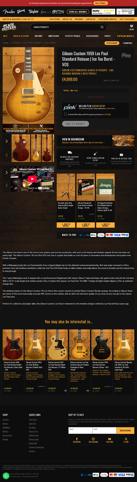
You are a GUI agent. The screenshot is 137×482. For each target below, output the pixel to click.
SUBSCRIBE (125, 430)
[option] (21, 148)
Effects (5, 431)
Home (5, 43)
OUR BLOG (90, 19)
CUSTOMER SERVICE (107, 19)
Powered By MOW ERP (30, 476)
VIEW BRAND (111, 43)
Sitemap (36, 474)
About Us (32, 423)
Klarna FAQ (33, 443)
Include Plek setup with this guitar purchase (89, 114)
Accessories (92, 35)
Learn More (111, 108)
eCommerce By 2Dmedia (12, 476)
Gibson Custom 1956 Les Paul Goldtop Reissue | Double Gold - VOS (35, 370)
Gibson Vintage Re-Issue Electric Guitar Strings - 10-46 (85, 205)
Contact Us (33, 431)
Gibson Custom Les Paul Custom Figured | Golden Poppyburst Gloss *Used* (79, 371)
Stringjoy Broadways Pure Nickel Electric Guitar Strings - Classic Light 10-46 (105, 207)
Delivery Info (34, 435)
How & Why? (100, 3)
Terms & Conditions (36, 447)
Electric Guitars (32, 43)
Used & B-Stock (21, 35)
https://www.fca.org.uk (47, 469)
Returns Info (34, 439)
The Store (33, 419)
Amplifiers (53, 35)
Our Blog (32, 427)
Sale (5, 35)
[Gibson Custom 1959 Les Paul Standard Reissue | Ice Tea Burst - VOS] (28, 85)
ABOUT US (67, 19)
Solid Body (50, 43)
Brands (5, 439)
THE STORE (55, 19)
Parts (108, 35)
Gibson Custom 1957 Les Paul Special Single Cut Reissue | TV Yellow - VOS (57, 370)
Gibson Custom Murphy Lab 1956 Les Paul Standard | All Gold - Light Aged (124, 370)
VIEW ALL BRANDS (78, 11)
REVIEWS (79, 19)
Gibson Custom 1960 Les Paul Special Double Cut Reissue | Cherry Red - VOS (13, 370)
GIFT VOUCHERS (127, 19)
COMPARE (128, 43)
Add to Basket (66, 225)
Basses (5, 423)
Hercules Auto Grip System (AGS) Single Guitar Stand (65, 205)
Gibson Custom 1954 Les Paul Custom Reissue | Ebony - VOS (101, 368)
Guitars (38, 35)
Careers (32, 451)
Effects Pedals (72, 35)
